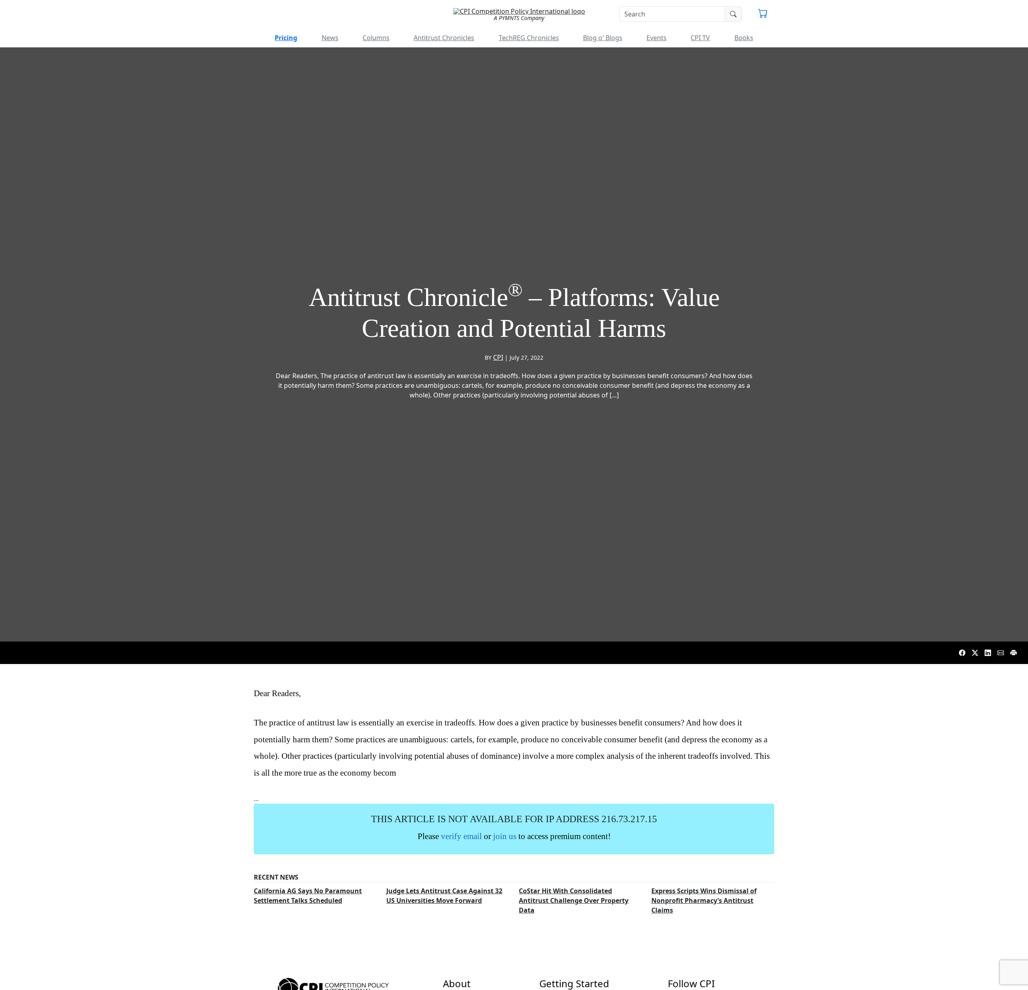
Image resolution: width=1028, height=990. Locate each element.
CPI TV (700, 37)
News (330, 37)
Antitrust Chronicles (444, 37)
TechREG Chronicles (529, 37)
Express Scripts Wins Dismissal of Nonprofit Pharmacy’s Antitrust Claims (704, 900)
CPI (498, 357)
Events (657, 37)
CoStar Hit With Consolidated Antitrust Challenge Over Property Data (573, 900)
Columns (376, 37)
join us (504, 836)
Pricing (286, 37)
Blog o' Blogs (602, 37)
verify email (461, 836)
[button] (763, 14)
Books (743, 37)
